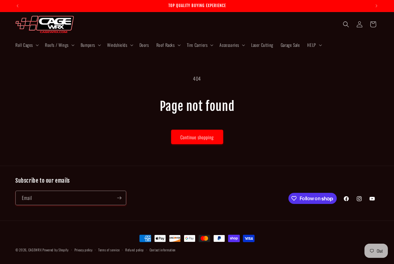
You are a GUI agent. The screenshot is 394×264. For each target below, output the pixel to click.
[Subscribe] (119, 198)
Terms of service (108, 249)
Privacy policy (83, 249)
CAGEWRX (35, 249)
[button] (26, 45)
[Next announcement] (376, 6)
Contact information (163, 249)
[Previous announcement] (17, 6)
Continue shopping (197, 137)
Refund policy (134, 249)
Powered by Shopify (55, 249)
